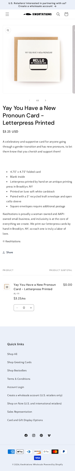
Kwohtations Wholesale (31, 464)
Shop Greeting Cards (19, 362)
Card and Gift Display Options (25, 420)
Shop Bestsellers (17, 370)
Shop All (12, 354)
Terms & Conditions (18, 378)
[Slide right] (46, 100)
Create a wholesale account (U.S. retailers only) (34, 395)
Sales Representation (19, 411)
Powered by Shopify (53, 464)
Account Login (15, 387)
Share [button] (9, 252)
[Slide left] (29, 100)
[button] (7, 14)
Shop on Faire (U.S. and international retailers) (34, 403)
